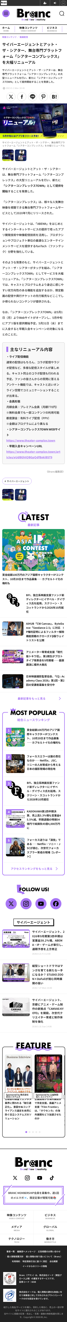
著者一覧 (11, 1251)
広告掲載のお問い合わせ (49, 1251)
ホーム (6, 29)
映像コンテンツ (28, 29)
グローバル (50, 1228)
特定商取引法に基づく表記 (35, 1261)
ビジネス (52, 29)
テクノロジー (16, 1240)
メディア (16, 1228)
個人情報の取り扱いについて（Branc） (44, 1256)
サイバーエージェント (18, 481)
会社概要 (54, 1261)
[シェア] (21, 96)
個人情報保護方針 (15, 1256)
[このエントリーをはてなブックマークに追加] (54, 96)
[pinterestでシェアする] (43, 96)
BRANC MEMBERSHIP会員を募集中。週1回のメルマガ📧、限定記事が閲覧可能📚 (33, 1195)
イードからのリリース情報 (35, 1266)
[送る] (32, 96)
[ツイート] (11, 96)
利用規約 (16, 1261)
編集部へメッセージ (26, 1251)
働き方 (50, 1240)
